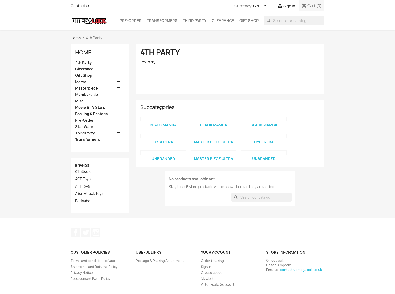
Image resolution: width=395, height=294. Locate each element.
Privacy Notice (82, 272)
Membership (86, 94)
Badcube (82, 201)
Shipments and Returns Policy (94, 266)
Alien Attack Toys (89, 193)
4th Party (83, 62)
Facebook (75, 232)
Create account (213, 272)
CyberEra (163, 141)
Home (83, 52)
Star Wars (84, 126)
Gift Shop (249, 20)
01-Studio (83, 171)
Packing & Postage (91, 114)
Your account (216, 252)
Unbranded (163, 158)
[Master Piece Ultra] (213, 136)
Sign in (206, 266)
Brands (82, 165)
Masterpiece (86, 88)
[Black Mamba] (163, 119)
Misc (79, 101)
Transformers (162, 20)
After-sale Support (218, 284)
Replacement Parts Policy (90, 278)
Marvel (81, 81)
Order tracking (212, 261)
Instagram (95, 232)
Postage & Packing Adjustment (160, 261)
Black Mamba (163, 125)
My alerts (208, 278)
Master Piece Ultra (213, 141)
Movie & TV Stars (90, 107)
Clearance (223, 20)
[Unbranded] (163, 152)
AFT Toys (82, 186)
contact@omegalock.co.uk (301, 269)
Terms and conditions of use (93, 261)
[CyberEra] (163, 136)
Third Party (194, 20)
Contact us (80, 5)
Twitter (85, 232)
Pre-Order (130, 20)
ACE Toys (83, 179)
